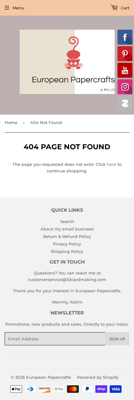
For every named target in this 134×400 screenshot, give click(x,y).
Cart (124, 7)
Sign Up (117, 339)
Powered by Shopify (97, 377)
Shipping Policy (67, 251)
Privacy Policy (67, 243)
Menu (18, 7)
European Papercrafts (48, 377)
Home (11, 122)
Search (67, 221)
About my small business (67, 228)
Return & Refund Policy (67, 236)
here (111, 164)
